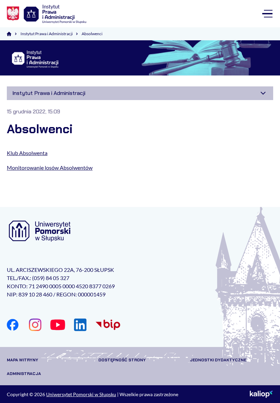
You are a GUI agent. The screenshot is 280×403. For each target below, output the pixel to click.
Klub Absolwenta (27, 153)
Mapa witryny (22, 360)
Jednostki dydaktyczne (218, 360)
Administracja (24, 373)
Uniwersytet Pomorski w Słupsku (81, 394)
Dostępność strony (122, 360)
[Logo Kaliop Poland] (261, 394)
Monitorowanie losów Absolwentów (50, 167)
